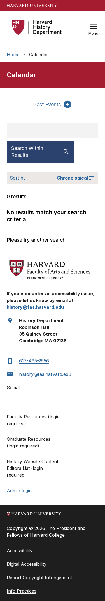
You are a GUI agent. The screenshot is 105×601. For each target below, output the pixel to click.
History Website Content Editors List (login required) (32, 468)
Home (13, 54)
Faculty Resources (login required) (33, 420)
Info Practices (21, 591)
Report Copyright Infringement (39, 577)
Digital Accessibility (26, 564)
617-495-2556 (34, 361)
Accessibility (19, 550)
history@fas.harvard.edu (45, 374)
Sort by (18, 178)
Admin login (19, 490)
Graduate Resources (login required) (28, 442)
